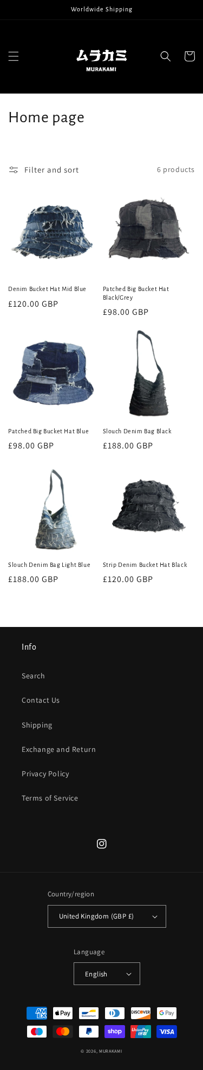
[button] (13, 56)
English (96, 974)
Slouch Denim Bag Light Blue (49, 565)
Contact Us (41, 700)
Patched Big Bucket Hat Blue (48, 431)
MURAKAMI (110, 1051)
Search (33, 676)
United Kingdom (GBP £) (96, 916)
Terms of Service (50, 798)
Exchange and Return (59, 749)
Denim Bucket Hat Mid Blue (47, 289)
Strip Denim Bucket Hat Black (145, 565)
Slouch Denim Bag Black (137, 431)
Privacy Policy (45, 773)
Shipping (37, 725)
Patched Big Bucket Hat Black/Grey (136, 293)
